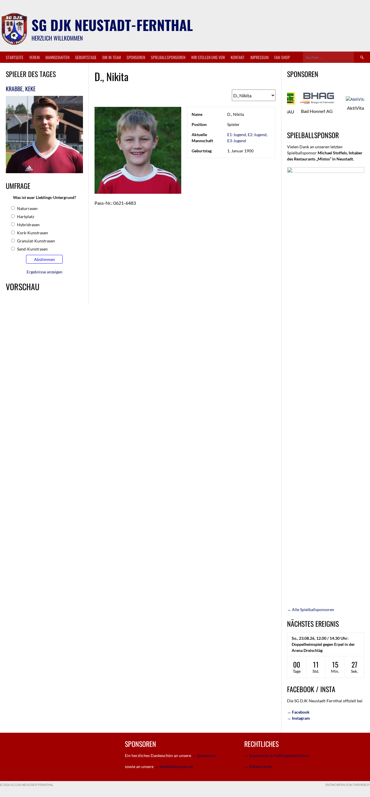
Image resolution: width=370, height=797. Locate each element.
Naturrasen (27, 208)
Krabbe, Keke (21, 88)
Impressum (259, 57)
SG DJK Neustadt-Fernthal (112, 24)
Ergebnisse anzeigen (44, 271)
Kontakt (238, 57)
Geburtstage (86, 57)
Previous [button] (284, 107)
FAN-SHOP (282, 57)
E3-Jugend (236, 140)
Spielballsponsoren (168, 57)
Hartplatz (25, 216)
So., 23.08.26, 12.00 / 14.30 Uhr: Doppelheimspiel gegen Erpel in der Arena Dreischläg (323, 644)
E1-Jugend (236, 134)
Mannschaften (57, 57)
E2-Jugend (257, 134)
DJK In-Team (111, 57)
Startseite (14, 57)
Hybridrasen (28, 224)
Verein (34, 57)
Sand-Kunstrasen (32, 248)
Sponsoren (136, 57)
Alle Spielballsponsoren (310, 609)
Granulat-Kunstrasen (36, 240)
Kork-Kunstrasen (32, 232)
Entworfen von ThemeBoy (347, 785)
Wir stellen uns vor (208, 57)
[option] (301, 103)
